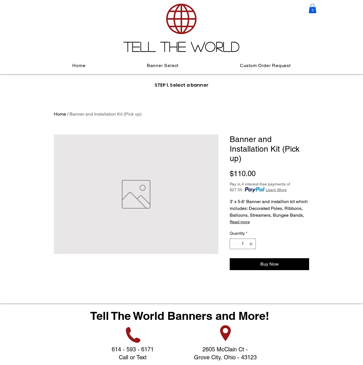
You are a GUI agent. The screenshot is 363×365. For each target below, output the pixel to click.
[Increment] (251, 244)
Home (60, 114)
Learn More (276, 189)
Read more (240, 222)
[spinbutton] (243, 244)
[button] (312, 8)
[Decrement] (234, 244)
